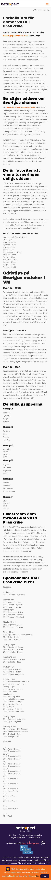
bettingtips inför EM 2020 (15, 35)
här (42, 26)
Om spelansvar (34, 837)
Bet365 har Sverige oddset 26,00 (21, 107)
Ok (44, 876)
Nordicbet (22, 237)
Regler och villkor (18, 837)
